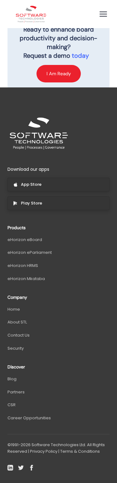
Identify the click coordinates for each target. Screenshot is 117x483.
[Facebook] (31, 468)
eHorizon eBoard (24, 240)
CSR (11, 405)
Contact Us (18, 335)
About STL (17, 322)
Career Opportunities (29, 418)
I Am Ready (58, 74)
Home (13, 309)
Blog (12, 379)
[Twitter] (21, 468)
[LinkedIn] (10, 468)
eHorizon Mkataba (26, 279)
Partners (16, 392)
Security (15, 348)
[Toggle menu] (103, 14)
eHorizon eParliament (29, 252)
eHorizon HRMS (22, 266)
